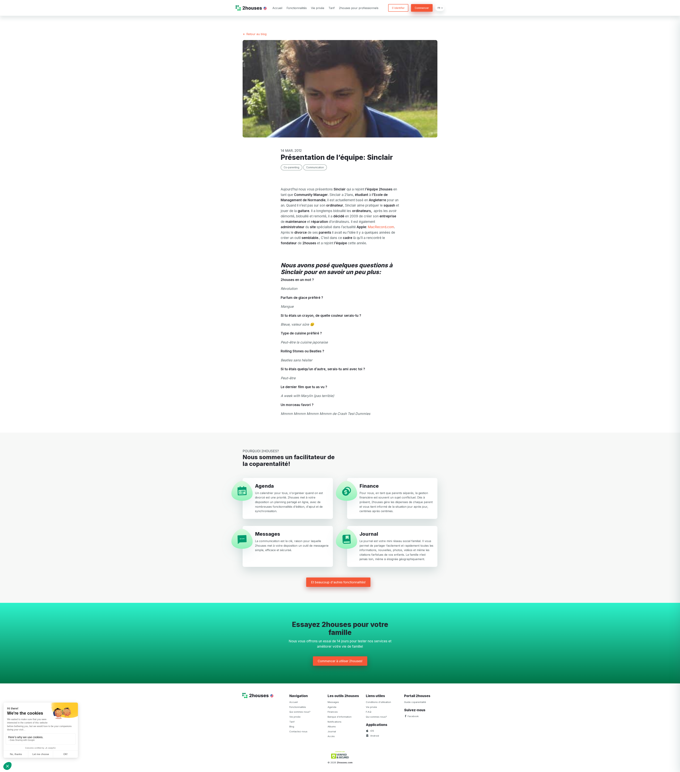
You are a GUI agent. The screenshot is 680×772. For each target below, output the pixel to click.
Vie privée (317, 8)
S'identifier (398, 7)
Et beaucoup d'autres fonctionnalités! (338, 582)
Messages (333, 702)
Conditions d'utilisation (378, 702)
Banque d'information (340, 716)
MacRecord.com (381, 227)
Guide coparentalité (415, 702)
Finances (333, 711)
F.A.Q (368, 711)
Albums (332, 726)
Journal (332, 731)
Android (374, 735)
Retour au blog (256, 34)
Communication (315, 167)
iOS (372, 730)
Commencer (422, 7)
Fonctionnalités (297, 8)
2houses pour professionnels (358, 8)
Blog (291, 726)
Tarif (331, 8)
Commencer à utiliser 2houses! (340, 661)
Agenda (332, 707)
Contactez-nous (298, 731)
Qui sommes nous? (299, 711)
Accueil (277, 8)
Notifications (334, 721)
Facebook (413, 716)
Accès (331, 736)
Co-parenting (291, 167)
